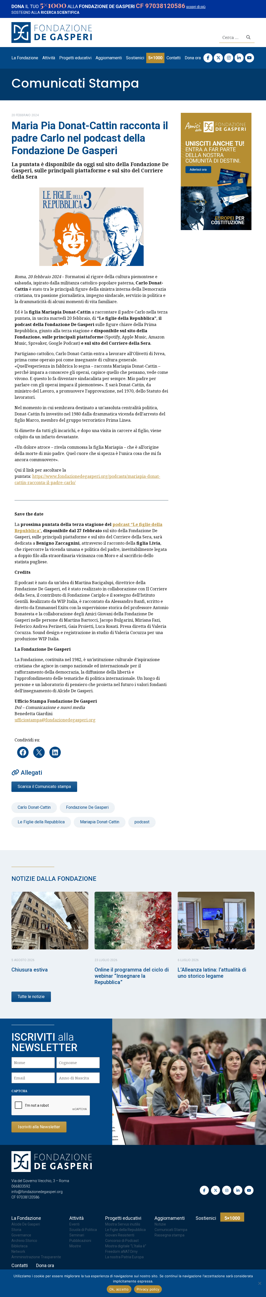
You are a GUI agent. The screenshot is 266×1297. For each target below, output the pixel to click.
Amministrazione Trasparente (36, 1257)
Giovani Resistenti (119, 1235)
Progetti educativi (75, 57)
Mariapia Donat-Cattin (99, 821)
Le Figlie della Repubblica (41, 821)
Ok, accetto (119, 1289)
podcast (142, 821)
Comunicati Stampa (75, 83)
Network (18, 1251)
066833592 (20, 1186)
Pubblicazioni (80, 1241)
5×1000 (155, 57)
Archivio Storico (24, 1241)
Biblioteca (19, 1246)
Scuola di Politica (83, 1230)
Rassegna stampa (169, 1235)
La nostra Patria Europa (124, 1257)
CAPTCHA (19, 1091)
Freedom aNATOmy (121, 1251)
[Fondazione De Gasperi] (51, 32)
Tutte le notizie (31, 996)
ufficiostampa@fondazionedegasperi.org (55, 720)
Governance (21, 1235)
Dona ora (193, 57)
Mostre (75, 1246)
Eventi (74, 1224)
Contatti (174, 57)
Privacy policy (148, 1289)
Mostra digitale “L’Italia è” (125, 1246)
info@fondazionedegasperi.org (37, 1192)
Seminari (76, 1235)
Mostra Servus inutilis (122, 1224)
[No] (259, 1283)
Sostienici (135, 57)
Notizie (160, 1224)
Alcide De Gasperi (25, 1224)
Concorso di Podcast (122, 1241)
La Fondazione (24, 57)
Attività (48, 57)
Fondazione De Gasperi (87, 807)
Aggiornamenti (109, 57)
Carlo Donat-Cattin (34, 807)
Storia (16, 1230)
